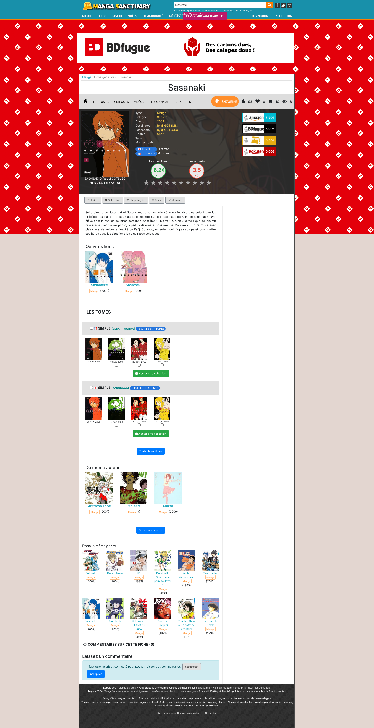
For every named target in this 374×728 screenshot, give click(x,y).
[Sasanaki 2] (116, 348)
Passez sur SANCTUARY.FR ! (205, 16)
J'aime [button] (94, 200)
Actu (102, 16)
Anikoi (168, 506)
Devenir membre (166, 713)
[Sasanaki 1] (93, 348)
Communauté (153, 16)
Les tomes (101, 102)
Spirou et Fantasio (197, 10)
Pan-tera (133, 506)
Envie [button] (158, 200)
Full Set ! (91, 573)
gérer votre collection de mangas (172, 691)
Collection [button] (113, 200)
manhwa (211, 687)
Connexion (260, 16)
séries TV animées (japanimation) (252, 687)
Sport (160, 134)
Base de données (124, 16)
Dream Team (115, 573)
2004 (160, 121)
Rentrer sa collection (188, 713)
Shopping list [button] (137, 200)
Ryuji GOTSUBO (167, 125)
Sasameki (134, 285)
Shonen (162, 117)
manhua (221, 687)
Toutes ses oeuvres (150, 529)
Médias (174, 16)
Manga (117, 6)
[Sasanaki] (105, 143)
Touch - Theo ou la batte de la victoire (186, 624)
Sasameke (99, 285)
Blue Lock (115, 620)
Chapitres (183, 102)
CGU (204, 713)
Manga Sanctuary (128, 687)
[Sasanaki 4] (162, 348)
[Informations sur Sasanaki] (85, 102)
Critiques (121, 102)
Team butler (210, 573)
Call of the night (243, 10)
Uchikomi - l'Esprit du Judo (138, 624)
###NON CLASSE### (220, 10)
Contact (212, 713)
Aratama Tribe (99, 506)
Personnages (159, 102)
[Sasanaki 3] (139, 348)
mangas (200, 687)
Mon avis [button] (176, 200)
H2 (138, 573)
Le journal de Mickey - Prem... (190, 14)
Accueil (87, 16)
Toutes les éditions (150, 451)
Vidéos (139, 102)
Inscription (283, 16)
